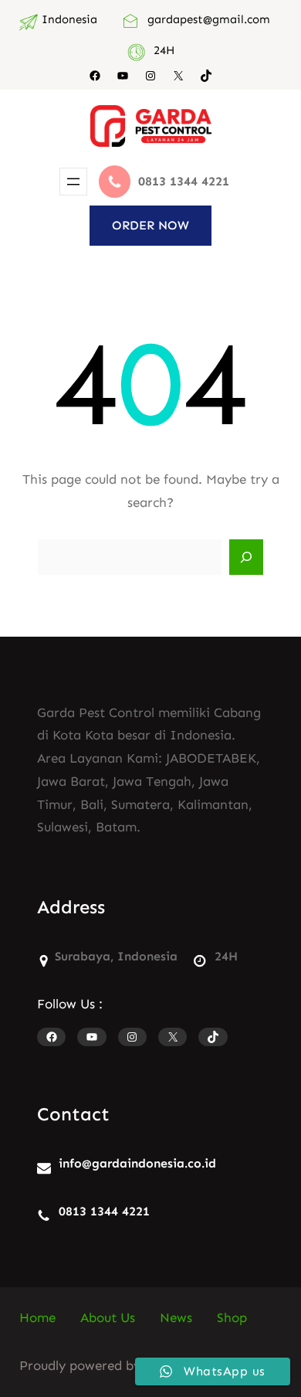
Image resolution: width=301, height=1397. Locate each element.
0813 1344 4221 (104, 1211)
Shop (232, 1317)
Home (37, 1317)
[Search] (246, 557)
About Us (107, 1317)
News (176, 1317)
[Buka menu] (73, 181)
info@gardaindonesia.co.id (137, 1163)
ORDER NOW (150, 225)
